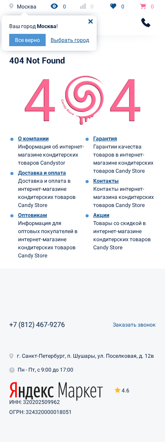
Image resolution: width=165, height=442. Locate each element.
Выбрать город (70, 40)
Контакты (106, 181)
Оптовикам (32, 215)
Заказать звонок (134, 325)
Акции (101, 215)
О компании (33, 138)
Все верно (27, 40)
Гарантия (105, 138)
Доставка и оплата (42, 173)
